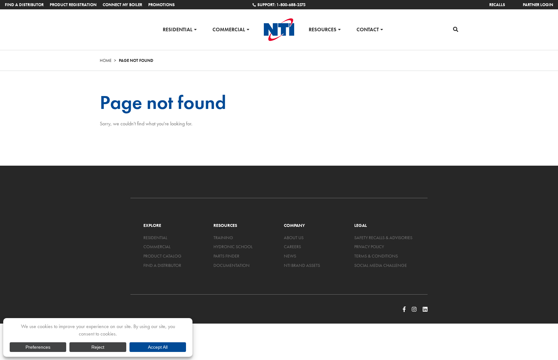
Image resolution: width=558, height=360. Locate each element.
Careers (292, 246)
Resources (322, 29)
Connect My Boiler (122, 4)
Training (223, 237)
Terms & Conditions (376, 256)
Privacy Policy (369, 246)
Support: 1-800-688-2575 (281, 4)
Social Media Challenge (380, 265)
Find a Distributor (24, 4)
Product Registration (73, 4)
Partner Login (538, 4)
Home (105, 60)
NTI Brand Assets (302, 265)
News (290, 256)
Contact (367, 29)
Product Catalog (162, 256)
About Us (294, 237)
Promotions (161, 4)
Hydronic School (233, 246)
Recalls (497, 4)
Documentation (231, 265)
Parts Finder (226, 256)
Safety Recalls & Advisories (383, 237)
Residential (177, 29)
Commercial (228, 29)
